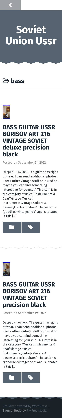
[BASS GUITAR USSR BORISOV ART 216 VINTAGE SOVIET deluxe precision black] (6, 112)
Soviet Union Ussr (31, 35)
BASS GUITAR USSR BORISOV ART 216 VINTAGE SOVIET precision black (29, 295)
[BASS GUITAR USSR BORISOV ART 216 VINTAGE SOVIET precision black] (6, 269)
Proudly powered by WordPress (25, 406)
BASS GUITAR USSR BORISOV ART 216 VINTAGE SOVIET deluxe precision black (29, 140)
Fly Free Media (37, 411)
